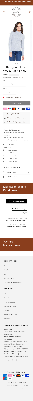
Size (4, 80)
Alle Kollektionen (9, 278)
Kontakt (6, 270)
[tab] (19, 209)
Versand (21, 77)
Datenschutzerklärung (12, 385)
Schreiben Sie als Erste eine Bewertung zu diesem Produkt (16, 226)
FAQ (5, 274)
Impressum (7, 318)
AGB (5, 294)
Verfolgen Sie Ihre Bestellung (13, 282)
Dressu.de (13, 382)
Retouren (6, 310)
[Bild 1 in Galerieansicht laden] (15, 63)
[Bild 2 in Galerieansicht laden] (17, 63)
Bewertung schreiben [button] (16, 201)
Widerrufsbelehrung (10, 306)
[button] (4, 12)
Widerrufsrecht (22, 382)
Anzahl (5, 88)
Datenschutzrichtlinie (10, 314)
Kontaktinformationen (13, 388)
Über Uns (7, 266)
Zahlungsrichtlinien (9, 302)
